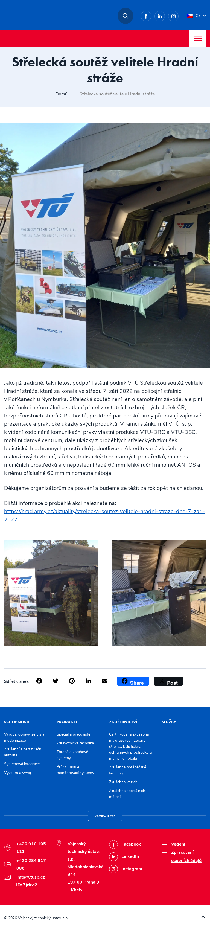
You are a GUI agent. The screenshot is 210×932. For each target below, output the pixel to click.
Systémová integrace (22, 763)
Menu (197, 38)
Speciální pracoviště (73, 734)
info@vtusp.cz (30, 877)
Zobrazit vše (105, 816)
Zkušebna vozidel (123, 782)
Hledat (125, 16)
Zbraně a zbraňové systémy (72, 754)
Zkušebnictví (123, 722)
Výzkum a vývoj (17, 772)
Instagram (178, 15)
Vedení (178, 844)
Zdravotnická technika (75, 743)
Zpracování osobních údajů (186, 856)
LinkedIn (130, 856)
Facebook (131, 844)
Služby (169, 722)
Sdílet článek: (17, 681)
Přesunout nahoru (203, 918)
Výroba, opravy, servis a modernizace (24, 737)
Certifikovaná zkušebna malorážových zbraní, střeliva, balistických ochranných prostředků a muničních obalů (130, 746)
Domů (62, 94)
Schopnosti (17, 722)
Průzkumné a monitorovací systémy (75, 769)
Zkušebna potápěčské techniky (127, 770)
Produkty (67, 722)
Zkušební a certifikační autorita (23, 752)
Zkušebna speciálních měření (127, 793)
